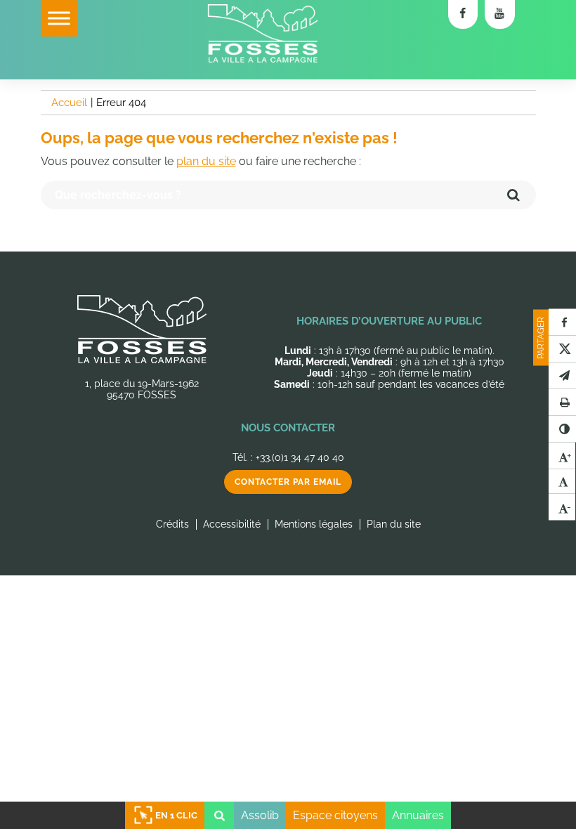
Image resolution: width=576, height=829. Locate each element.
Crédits (172, 524)
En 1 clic (176, 815)
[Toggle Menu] (59, 18)
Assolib (260, 815)
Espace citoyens (335, 815)
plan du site (206, 161)
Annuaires (418, 815)
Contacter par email (288, 482)
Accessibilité (232, 524)
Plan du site (394, 524)
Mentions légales (314, 524)
